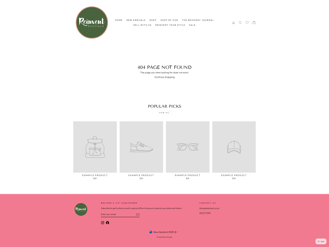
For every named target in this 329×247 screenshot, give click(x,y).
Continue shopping (164, 77)
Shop (153, 20)
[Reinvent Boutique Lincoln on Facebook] (107, 222)
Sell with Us (142, 25)
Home (119, 20)
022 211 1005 (205, 213)
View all (164, 113)
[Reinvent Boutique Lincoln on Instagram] (102, 222)
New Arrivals (136, 20)
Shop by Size (169, 20)
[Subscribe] (138, 214)
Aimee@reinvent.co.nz (209, 208)
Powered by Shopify (164, 237)
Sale (192, 25)
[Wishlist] (247, 22)
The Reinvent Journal (198, 20)
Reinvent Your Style (170, 25)
